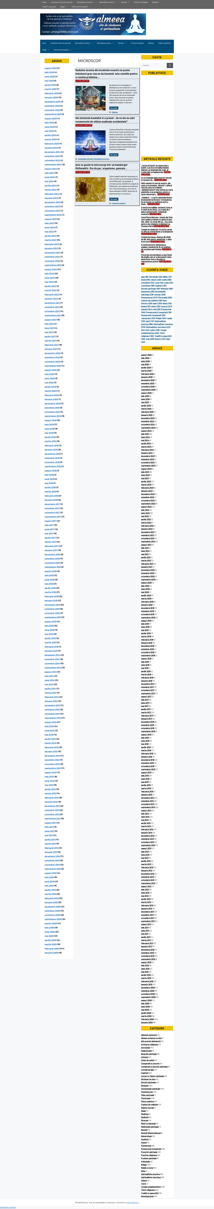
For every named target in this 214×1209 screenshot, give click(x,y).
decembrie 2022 (52, 252)
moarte (166, 306)
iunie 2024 (50, 177)
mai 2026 (49, 80)
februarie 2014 (52, 697)
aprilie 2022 (50, 286)
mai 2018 (49, 483)
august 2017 (50, 521)
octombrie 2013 (52, 713)
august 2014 (51, 671)
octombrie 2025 (52, 110)
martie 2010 (50, 894)
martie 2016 (50, 592)
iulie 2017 (49, 525)
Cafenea (144, 1057)
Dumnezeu (148, 291)
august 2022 (51, 269)
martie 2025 (50, 139)
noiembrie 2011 (52, 810)
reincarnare (148, 318)
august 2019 (50, 420)
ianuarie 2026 (51, 97)
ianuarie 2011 (51, 852)
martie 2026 (50, 89)
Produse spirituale (148, 1158)
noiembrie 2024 (52, 156)
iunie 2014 (49, 680)
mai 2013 (49, 734)
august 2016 (50, 571)
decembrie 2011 (52, 806)
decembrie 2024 (53, 152)
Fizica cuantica (147, 1101)
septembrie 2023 (53, 214)
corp (159, 282)
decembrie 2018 (52, 453)
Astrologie (155, 276)
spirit (150, 321)
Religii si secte (147, 1168)
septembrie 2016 (53, 567)
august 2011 (50, 822)
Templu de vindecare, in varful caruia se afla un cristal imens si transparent (157, 230)
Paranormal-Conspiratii (80, 7)
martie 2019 (50, 441)
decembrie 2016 (52, 554)
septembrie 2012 (53, 768)
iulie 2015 (49, 625)
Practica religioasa (149, 1155)
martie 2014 (50, 692)
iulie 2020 (49, 374)
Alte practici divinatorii (150, 1041)
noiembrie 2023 (52, 206)
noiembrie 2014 (52, 659)
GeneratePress (133, 1203)
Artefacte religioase (149, 1044)
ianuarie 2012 (51, 801)
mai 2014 (49, 684)
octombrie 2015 (52, 613)
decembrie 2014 (52, 655)
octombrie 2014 (52, 663)
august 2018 (50, 470)
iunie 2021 (49, 328)
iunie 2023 (50, 227)
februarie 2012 (52, 797)
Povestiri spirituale (149, 1152)
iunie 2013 (49, 730)
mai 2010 (49, 885)
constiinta (147, 282)
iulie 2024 (49, 173)
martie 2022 (51, 290)
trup (150, 339)
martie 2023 (51, 240)
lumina (146, 306)
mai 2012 (49, 785)
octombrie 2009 (52, 915)
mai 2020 (49, 382)
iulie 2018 (49, 474)
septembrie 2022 (53, 265)
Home (44, 2)
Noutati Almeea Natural (150, 1133)
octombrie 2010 (52, 864)
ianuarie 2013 (51, 751)
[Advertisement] (157, 117)
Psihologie (145, 1161)
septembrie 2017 (53, 516)
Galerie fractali (147, 1107)
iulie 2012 (49, 776)
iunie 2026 (50, 76)
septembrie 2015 (53, 617)
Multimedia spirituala (149, 1126)
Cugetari (160, 285)
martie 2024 (51, 189)
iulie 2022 (49, 273)
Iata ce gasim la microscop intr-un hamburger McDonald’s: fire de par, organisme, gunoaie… (101, 166)
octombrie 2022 (52, 261)
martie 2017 (50, 541)
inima (167, 303)
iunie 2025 (50, 126)
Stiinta (144, 1180)
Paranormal (146, 1145)
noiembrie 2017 (52, 508)
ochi (157, 309)
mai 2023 (49, 231)
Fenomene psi (149, 297)
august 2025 (51, 118)
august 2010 (50, 873)
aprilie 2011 (50, 839)
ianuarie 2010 (51, 902)
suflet (155, 330)
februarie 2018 (51, 495)
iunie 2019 (49, 428)
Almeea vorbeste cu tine (151, 1038)
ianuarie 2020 (51, 399)
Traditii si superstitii (49, 7)
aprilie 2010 (50, 889)
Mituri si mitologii (148, 1123)
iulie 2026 (49, 72)
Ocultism (144, 1139)
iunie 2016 (49, 579)
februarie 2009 (52, 948)
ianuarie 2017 (51, 550)
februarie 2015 (51, 646)
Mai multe (113, 108)
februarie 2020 (52, 395)
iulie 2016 (49, 575)
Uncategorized (147, 1196)
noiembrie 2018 (52, 458)
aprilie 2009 (50, 940)
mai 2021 (49, 332)
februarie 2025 (52, 143)
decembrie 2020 (52, 353)
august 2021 (50, 319)
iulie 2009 (49, 927)
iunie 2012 (49, 780)
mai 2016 (49, 583)
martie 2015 (50, 642)
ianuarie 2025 (51, 147)
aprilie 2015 (50, 638)
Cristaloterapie (147, 1069)
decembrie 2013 (52, 705)
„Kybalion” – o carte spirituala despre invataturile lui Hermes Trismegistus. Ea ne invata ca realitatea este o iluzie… (156, 200)
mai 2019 (49, 432)
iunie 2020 (50, 378)
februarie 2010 (52, 898)
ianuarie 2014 (51, 701)
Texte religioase (148, 1190)
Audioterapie (146, 1050)
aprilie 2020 (50, 386)
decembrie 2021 (52, 303)
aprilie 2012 (50, 789)
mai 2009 (49, 936)
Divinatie (124, 2)
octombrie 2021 (52, 311)
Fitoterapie (165, 297)
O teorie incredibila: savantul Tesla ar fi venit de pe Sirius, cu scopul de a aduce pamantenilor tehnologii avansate (156, 210)
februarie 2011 (51, 848)
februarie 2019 (52, 445)
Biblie (167, 276)
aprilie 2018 (50, 487)
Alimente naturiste (149, 1035)
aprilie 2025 (50, 135)
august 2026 (51, 68)
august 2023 (51, 219)
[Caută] (170, 65)
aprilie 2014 (50, 688)
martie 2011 (50, 843)
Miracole (144, 1120)
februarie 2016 (51, 596)
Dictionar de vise (148, 1079)
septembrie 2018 (53, 466)
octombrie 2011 (52, 814)
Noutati (144, 1130)
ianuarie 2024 (51, 198)
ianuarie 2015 (51, 650)
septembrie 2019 (53, 416)
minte (155, 306)
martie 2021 (50, 340)
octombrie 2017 (52, 512)
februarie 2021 (52, 344)
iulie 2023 (49, 223)
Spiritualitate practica (106, 2)
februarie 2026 (52, 93)
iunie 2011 (49, 831)
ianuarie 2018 (51, 500)
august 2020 (51, 370)
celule (166, 279)
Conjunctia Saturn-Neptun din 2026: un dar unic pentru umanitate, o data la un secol (156, 239)
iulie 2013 (49, 726)
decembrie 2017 (52, 504)
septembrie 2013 (53, 718)
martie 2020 (51, 391)
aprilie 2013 (50, 739)
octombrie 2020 (52, 361)
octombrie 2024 (52, 160)
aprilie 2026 (50, 85)
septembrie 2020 (53, 365)
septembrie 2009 (53, 919)
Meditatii (144, 1117)
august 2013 (50, 722)
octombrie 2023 (52, 210)
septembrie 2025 (53, 114)
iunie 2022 (50, 277)
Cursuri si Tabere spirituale (152, 1076)
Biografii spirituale (149, 1054)
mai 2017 (49, 533)
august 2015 (50, 621)
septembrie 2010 (53, 868)
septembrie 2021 (53, 315)
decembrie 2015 (52, 604)
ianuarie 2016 (51, 600)
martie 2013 (50, 743)
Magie (143, 1111)
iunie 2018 (49, 479)
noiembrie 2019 (52, 407)
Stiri (145, 330)
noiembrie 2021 (52, 307)
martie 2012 (50, 793)
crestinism (148, 285)
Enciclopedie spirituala (85, 159)
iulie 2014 (49, 676)
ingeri (157, 303)
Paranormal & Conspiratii (159, 312)
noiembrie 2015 (52, 609)
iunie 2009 (50, 931)
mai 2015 (49, 634)
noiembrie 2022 (52, 256)
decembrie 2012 (52, 755)
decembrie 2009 (52, 906)
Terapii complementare (151, 1187)
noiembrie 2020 (52, 357)
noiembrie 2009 (52, 910)
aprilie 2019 (50, 437)
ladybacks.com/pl (8, 1207)
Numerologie (146, 1136)
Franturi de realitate (141, 2)
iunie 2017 (49, 529)
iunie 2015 (49, 630)
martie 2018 (50, 491)
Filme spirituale (147, 1095)
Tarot (143, 1183)
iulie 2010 (49, 877)
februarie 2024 (52, 194)
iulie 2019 (49, 424)
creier (168, 282)
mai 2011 (49, 835)
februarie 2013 (52, 747)
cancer (156, 279)
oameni (146, 309)
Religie (62, 7)
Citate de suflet (147, 1060)
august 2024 (51, 168)
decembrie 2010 (52, 856)
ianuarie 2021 (51, 349)
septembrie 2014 (53, 667)
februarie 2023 (52, 244)
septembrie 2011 (52, 818)
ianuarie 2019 (51, 449)
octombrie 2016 (52, 562)
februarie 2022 (52, 294)
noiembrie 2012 (52, 759)
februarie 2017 (52, 546)
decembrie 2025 (52, 101)
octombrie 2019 (52, 412)
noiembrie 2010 (52, 860)
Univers (160, 339)
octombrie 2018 (52, 462)
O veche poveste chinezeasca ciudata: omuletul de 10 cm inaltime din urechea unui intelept (156, 246)
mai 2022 (49, 282)
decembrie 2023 (52, 202)
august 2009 (51, 923)
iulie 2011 (49, 827)
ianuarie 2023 (51, 248)
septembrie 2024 (53, 164)
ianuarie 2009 (51, 952)
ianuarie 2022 (51, 298)
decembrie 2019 (52, 403)
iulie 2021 (49, 323)
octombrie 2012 (52, 764)
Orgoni (144, 1142)
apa (145, 276)
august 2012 (50, 772)
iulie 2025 (49, 122)
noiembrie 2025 (52, 105)
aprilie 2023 (50, 235)
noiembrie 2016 (52, 558)
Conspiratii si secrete (150, 1063)
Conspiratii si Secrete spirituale (62, 2)
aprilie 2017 (50, 537)
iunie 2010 (49, 881)
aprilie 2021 (50, 336)
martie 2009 (51, 944)
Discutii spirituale (150, 288)
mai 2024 (49, 181)
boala (145, 279)
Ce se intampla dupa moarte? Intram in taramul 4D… (156, 178)
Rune (143, 1171)
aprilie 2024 (50, 185)
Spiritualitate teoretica (84, 2)
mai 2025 (49, 131)
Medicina (155, 2)
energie (160, 294)
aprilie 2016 (50, 588)
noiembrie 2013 (52, 709)
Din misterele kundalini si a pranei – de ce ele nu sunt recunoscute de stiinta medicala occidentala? (105, 119)
